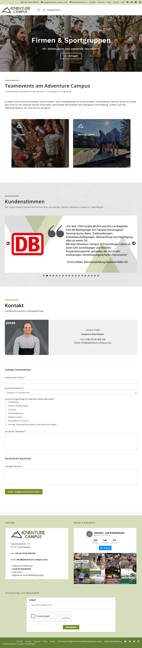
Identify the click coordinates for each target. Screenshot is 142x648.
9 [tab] (69, 275)
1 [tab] (44, 275)
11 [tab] (76, 275)
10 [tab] (72, 275)
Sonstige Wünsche (13, 466)
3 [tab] (50, 275)
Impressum (17, 572)
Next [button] (134, 243)
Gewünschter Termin (15, 377)
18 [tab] (98, 275)
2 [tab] (47, 275)
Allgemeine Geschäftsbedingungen (28, 575)
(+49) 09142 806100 (30, 2)
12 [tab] (79, 275)
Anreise (28, 641)
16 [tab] (91, 275)
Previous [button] (8, 243)
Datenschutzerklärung (22, 565)
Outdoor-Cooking (15, 417)
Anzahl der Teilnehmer (15, 431)
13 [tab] (82, 275)
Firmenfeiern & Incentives (18, 421)
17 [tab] (95, 275)
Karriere (101, 2)
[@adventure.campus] (89, 534)
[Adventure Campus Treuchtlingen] (16, 10)
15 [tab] (88, 275)
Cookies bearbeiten (21, 568)
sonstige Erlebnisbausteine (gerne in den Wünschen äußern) (32, 424)
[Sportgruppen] (101, 143)
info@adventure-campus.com (55, 2)
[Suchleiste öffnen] (38, 10)
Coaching (12, 410)
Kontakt (20, 641)
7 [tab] (63, 275)
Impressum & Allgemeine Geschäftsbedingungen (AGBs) (80, 641)
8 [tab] (66, 275)
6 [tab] (60, 275)
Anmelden (71, 627)
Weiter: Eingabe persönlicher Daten (24, 492)
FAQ (122, 2)
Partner (93, 2)
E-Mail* (32, 600)
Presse (116, 2)
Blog (109, 2)
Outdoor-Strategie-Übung (18, 406)
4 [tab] (53, 275)
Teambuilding (13, 402)
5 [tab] (56, 275)
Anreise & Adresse (79, 2)
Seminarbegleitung (15, 413)
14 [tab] (85, 275)
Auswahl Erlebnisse (14, 388)
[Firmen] (40, 143)
